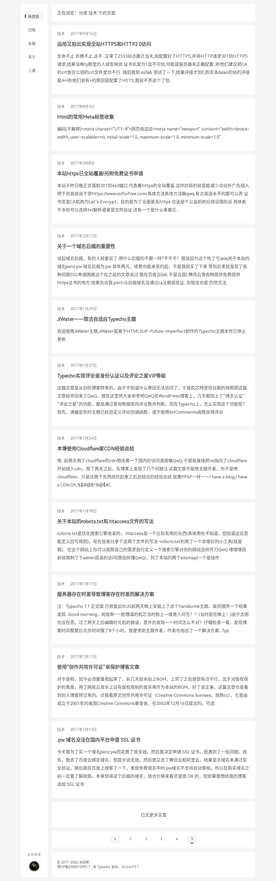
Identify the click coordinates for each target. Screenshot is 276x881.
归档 (32, 30)
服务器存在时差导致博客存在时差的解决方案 (105, 594)
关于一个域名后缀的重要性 (86, 246)
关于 (32, 57)
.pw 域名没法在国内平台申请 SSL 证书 (98, 740)
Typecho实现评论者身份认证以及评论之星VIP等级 (111, 376)
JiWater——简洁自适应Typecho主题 (96, 319)
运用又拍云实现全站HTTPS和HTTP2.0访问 (104, 44)
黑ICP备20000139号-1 (73, 867)
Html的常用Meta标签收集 (85, 117)
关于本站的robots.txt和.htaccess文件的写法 (105, 521)
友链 (32, 43)
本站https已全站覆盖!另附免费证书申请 (100, 173)
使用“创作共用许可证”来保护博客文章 (98, 667)
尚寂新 (33, 16)
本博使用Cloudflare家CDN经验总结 (95, 448)
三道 (32, 70)
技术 (61, 34)
